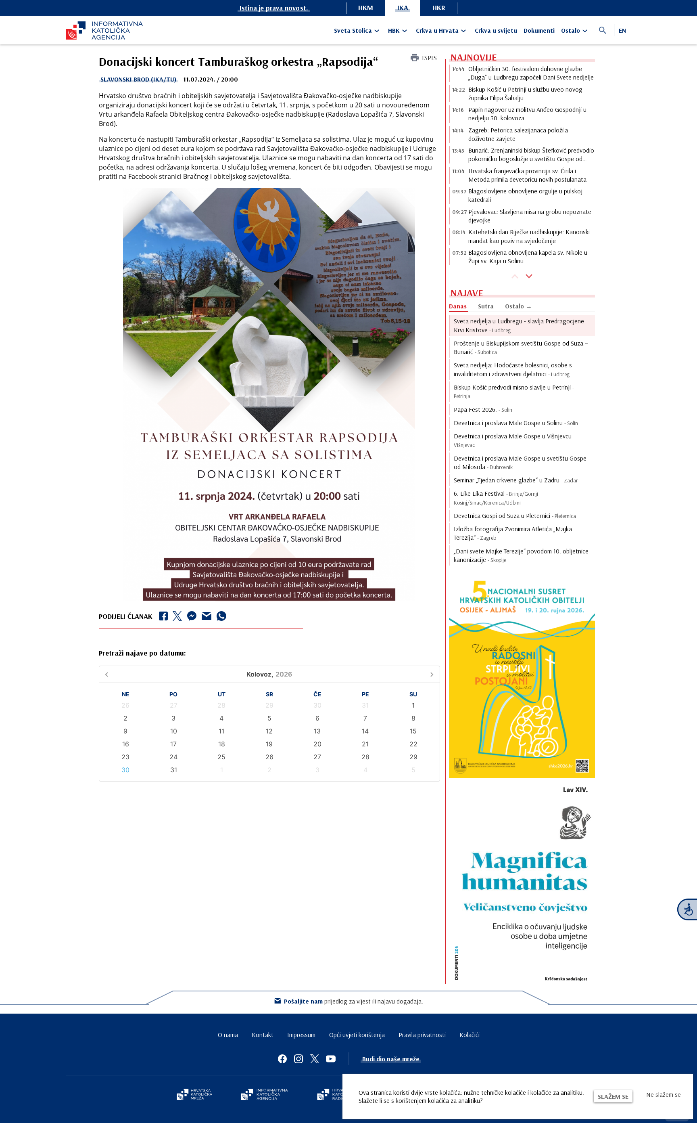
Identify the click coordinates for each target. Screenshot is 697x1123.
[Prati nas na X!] (314, 1059)
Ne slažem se (663, 1094)
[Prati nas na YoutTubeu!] (331, 1059)
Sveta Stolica (353, 30)
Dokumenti (539, 30)
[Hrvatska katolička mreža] (194, 1095)
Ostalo (570, 30)
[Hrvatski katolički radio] (335, 1095)
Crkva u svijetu (496, 30)
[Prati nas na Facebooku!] (282, 1059)
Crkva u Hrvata (437, 30)
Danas (458, 306)
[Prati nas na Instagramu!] (298, 1059)
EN (622, 30)
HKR (438, 7)
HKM (365, 7)
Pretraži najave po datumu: (142, 653)
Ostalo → (518, 306)
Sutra (486, 306)
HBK (394, 30)
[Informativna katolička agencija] (264, 1095)
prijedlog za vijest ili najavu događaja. (353, 1001)
